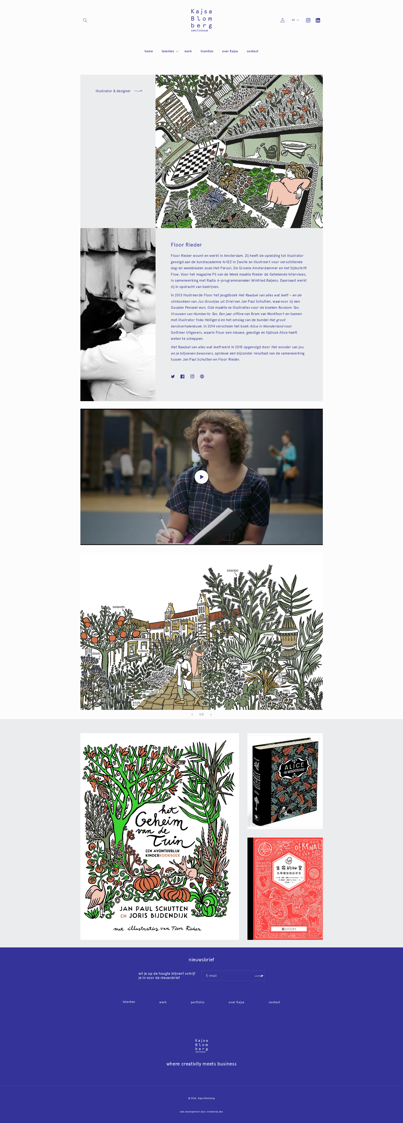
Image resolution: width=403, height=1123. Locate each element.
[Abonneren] (258, 976)
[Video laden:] (201, 477)
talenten (129, 1002)
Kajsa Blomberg (206, 1098)
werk (163, 1002)
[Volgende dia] (211, 714)
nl (293, 20)
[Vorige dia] (192, 714)
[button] (85, 20)
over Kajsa (236, 1002)
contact (274, 1002)
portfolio (198, 1002)
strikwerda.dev (215, 1111)
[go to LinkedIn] (318, 20)
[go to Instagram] (308, 20)
